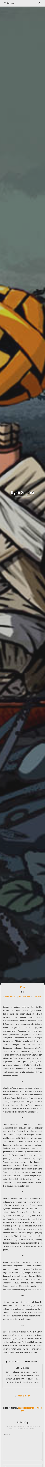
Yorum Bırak (37, 997)
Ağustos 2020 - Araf (23, 1396)
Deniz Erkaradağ (24, 997)
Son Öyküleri (32, 1362)
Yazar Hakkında (13, 1362)
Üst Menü (10, 3)
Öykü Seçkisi (22, 492)
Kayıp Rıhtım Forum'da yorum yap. (30, 1409)
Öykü (22, 987)
